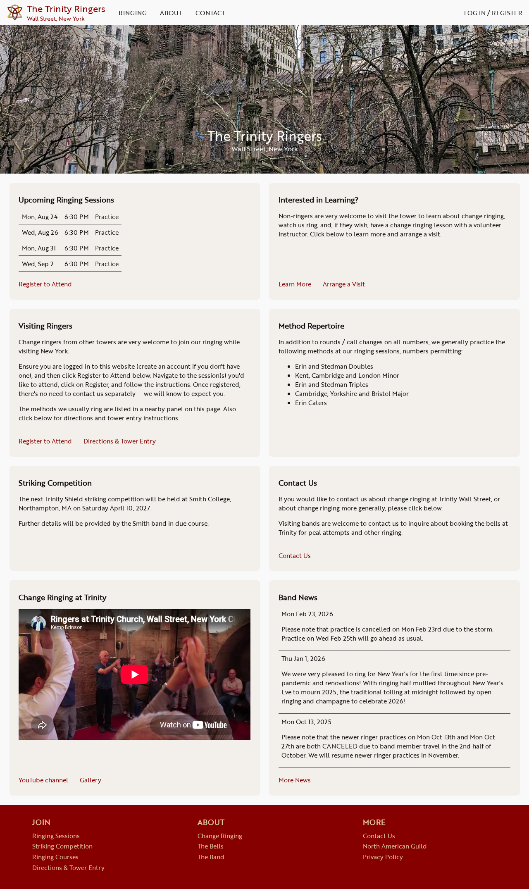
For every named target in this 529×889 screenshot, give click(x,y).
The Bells (211, 846)
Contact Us (295, 555)
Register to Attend (45, 283)
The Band (211, 856)
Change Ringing (220, 835)
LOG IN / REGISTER (493, 12)
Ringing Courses (55, 856)
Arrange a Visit (344, 283)
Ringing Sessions (56, 835)
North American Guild (395, 846)
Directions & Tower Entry (119, 441)
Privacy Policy (383, 856)
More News (295, 779)
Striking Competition (62, 846)
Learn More (295, 283)
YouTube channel (43, 779)
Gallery (90, 779)
